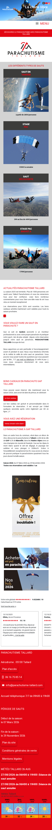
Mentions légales (12, 758)
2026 (9, 587)
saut (26, 178)
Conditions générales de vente (19, 750)
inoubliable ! (26, 522)
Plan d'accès (9, 669)
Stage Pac (26, 230)
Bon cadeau (26, 481)
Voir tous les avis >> (8, 606)
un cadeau (26, 519)
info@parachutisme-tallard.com (24, 685)
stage (26, 125)
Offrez (26, 516)
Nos (9, 580)
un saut (9, 561)
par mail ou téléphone (25, 360)
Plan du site (9, 742)
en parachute (15, 565)
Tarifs (8, 583)
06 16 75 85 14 (13, 677)
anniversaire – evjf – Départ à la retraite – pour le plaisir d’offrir (26, 534)
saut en (26, 73)
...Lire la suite (19, 635)
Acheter (12, 557)
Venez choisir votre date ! (14, 424)
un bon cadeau (10, 398)
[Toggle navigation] (1, 23)
